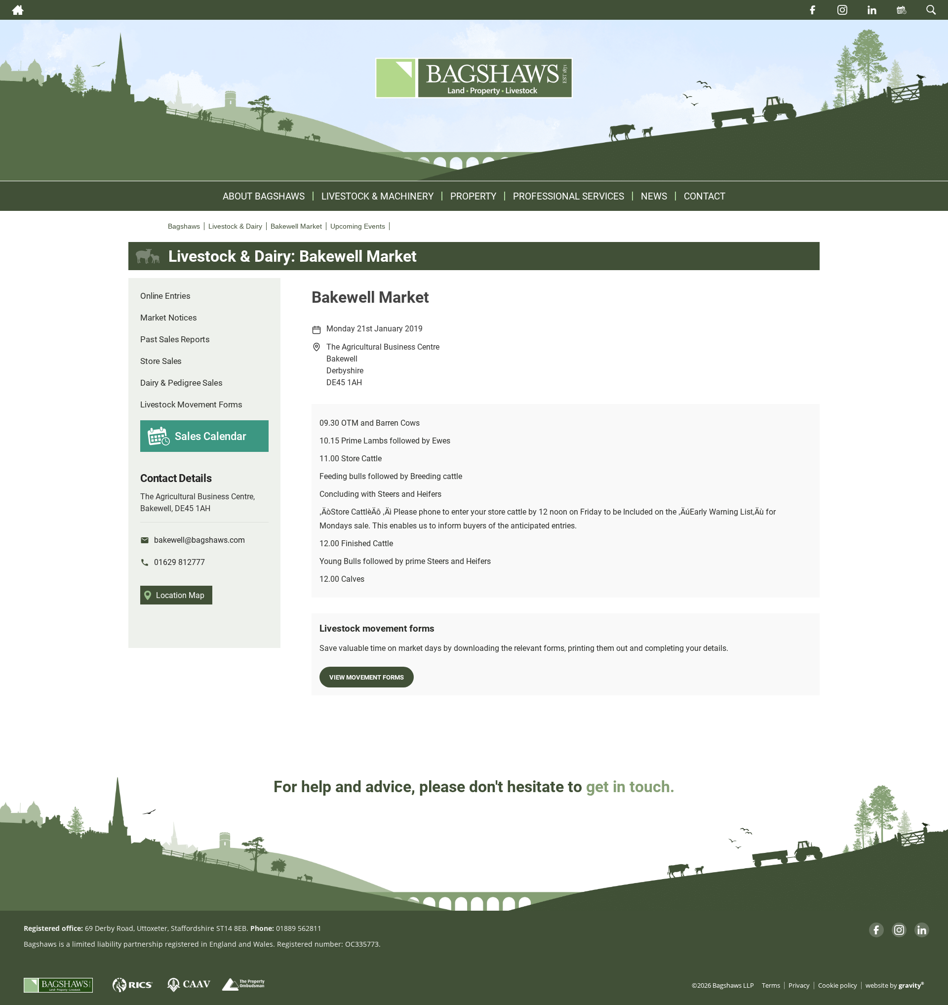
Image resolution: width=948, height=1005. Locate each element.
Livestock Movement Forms (191, 404)
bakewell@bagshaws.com (199, 539)
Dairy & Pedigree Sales (181, 382)
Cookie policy (837, 985)
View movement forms (366, 677)
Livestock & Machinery (377, 196)
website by (895, 985)
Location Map (180, 595)
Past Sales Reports (175, 339)
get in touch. (630, 786)
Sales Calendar (210, 436)
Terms (771, 985)
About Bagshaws (264, 196)
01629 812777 (179, 562)
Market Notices (168, 317)
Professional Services (568, 196)
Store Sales (161, 360)
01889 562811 (298, 928)
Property (473, 196)
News (654, 196)
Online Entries (165, 295)
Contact (704, 196)
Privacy (799, 985)
